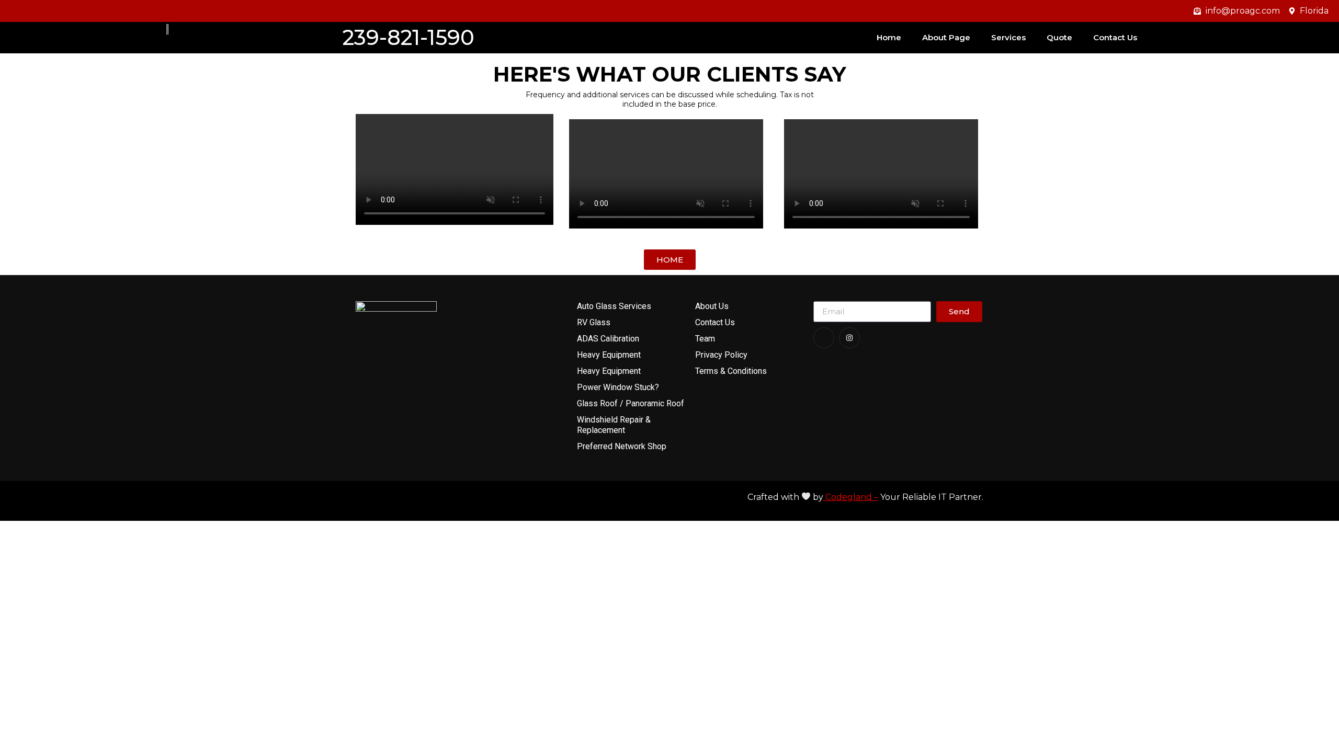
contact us (1115, 37)
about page (946, 37)
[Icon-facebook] (823, 337)
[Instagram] (849, 337)
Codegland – (850, 497)
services (1008, 37)
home (889, 37)
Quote (1059, 37)
